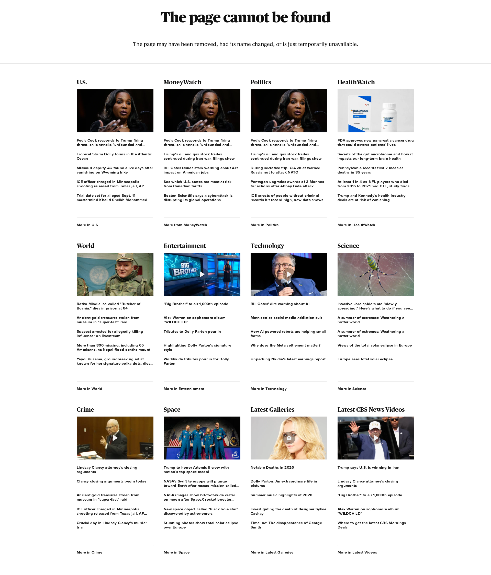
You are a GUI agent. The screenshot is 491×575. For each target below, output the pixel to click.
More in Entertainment (184, 388)
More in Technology (269, 388)
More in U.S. (88, 225)
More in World (89, 388)
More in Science (352, 388)
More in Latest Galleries (272, 552)
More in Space (176, 552)
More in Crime (89, 552)
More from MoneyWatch (185, 225)
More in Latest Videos (357, 552)
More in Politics (265, 225)
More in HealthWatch (356, 225)
